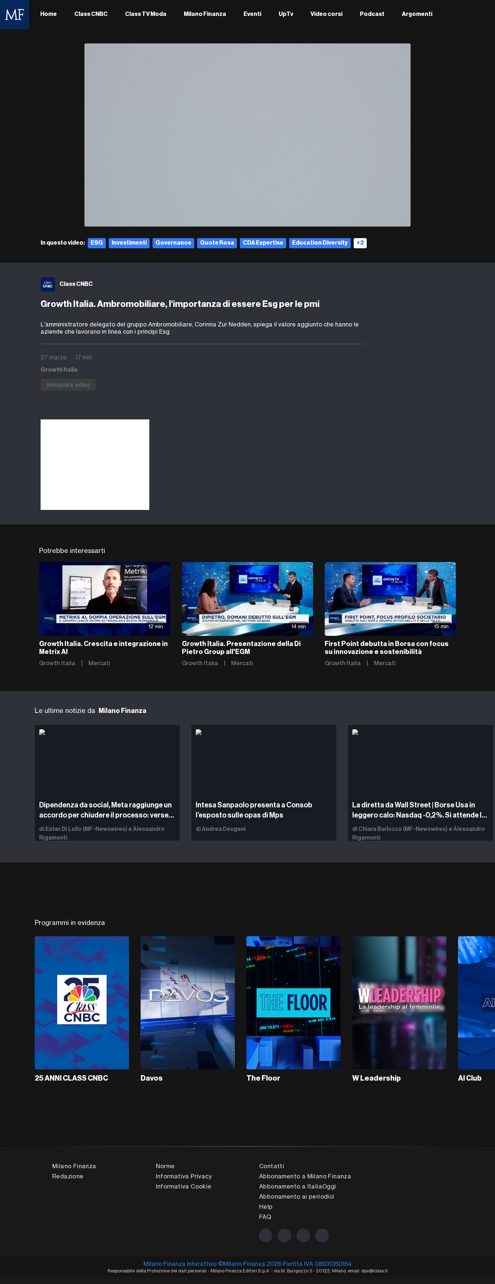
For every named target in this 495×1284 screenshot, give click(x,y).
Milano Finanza (205, 14)
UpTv (286, 14)
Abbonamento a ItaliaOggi (297, 1186)
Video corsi (326, 14)
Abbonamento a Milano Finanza (305, 1176)
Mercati (99, 663)
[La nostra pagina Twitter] (284, 1235)
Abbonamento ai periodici (296, 1196)
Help (266, 1206)
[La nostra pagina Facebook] (265, 1235)
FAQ (265, 1216)
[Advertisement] (95, 464)
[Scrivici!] (322, 1235)
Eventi (252, 14)
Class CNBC (91, 14)
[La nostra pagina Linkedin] (303, 1235)
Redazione (68, 1176)
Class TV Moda (145, 14)
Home (48, 14)
